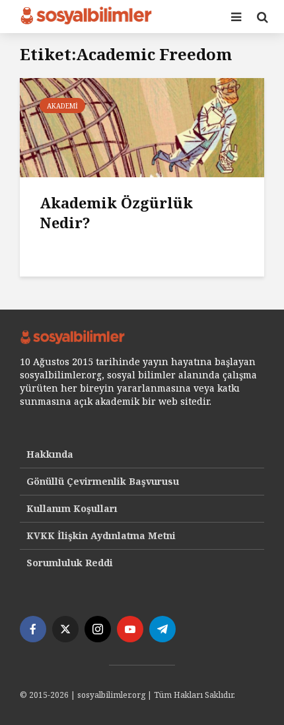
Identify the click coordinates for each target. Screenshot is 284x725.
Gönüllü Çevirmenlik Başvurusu (102, 481)
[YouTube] (130, 629)
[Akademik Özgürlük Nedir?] (142, 126)
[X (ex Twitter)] (65, 629)
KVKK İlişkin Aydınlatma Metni (101, 535)
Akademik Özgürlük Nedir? (116, 212)
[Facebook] (33, 629)
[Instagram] (98, 629)
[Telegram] (162, 629)
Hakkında (49, 454)
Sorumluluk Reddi (69, 562)
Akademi (62, 105)
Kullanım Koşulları (72, 508)
